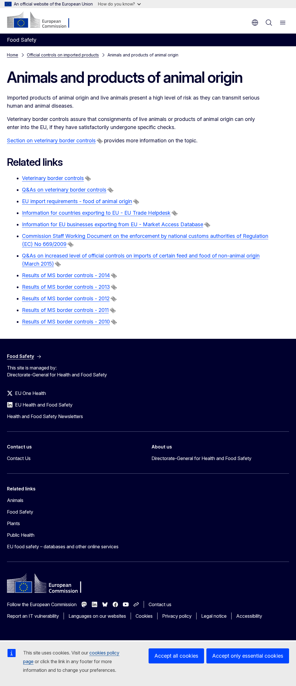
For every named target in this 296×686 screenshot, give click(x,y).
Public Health (20, 535)
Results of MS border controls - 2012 (66, 298)
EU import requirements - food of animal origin (77, 201)
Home (12, 54)
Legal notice (214, 616)
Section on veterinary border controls (51, 140)
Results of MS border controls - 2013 (66, 287)
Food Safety (20, 512)
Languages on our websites (97, 616)
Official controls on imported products (63, 54)
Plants (13, 523)
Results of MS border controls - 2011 (65, 310)
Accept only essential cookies (247, 656)
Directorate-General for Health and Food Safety (201, 458)
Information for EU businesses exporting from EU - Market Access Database (112, 224)
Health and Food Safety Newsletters (45, 416)
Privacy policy (177, 616)
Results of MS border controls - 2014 (66, 275)
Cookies (144, 616)
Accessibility (249, 616)
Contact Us (19, 458)
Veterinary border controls (53, 178)
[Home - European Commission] (42, 20)
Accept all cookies (176, 656)
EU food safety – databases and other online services (63, 546)
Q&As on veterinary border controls (64, 190)
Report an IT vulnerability (33, 616)
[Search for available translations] (100, 141)
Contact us (160, 604)
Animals (15, 500)
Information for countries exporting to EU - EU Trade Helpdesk (96, 213)
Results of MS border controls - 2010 (66, 322)
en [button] (255, 22)
